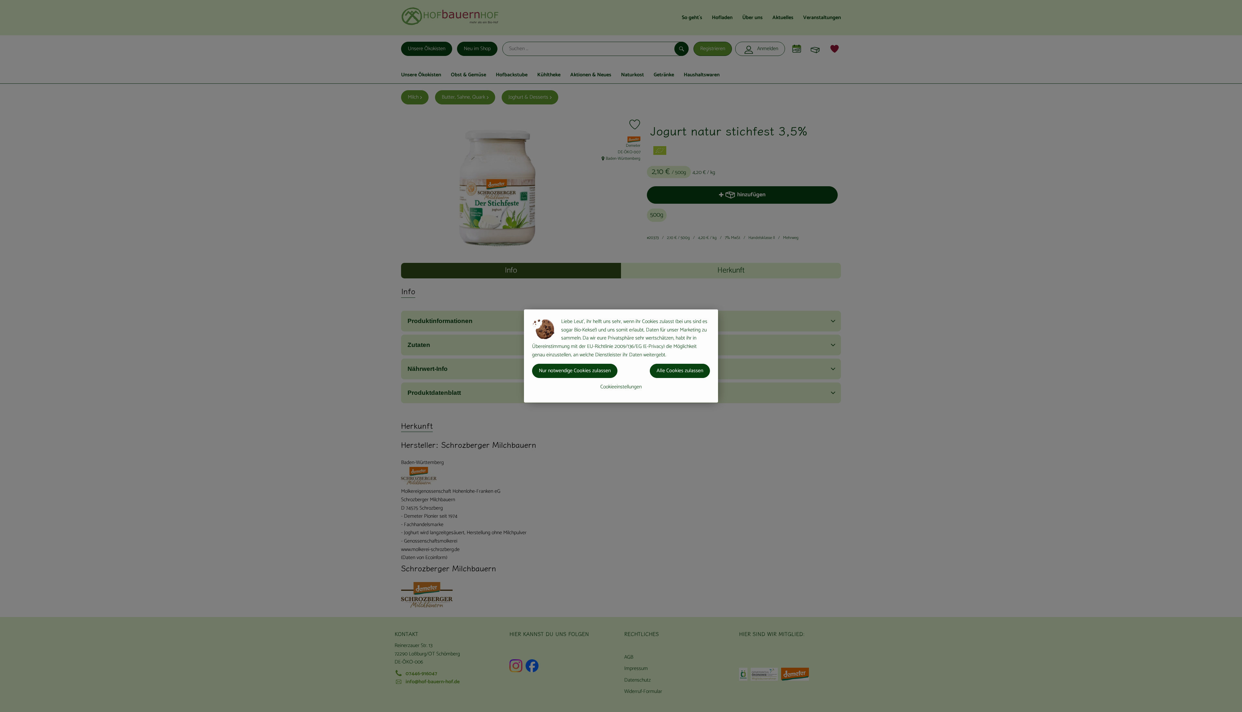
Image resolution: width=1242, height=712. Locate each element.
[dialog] (621, 356)
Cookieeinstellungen (621, 387)
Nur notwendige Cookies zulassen (575, 370)
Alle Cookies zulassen (680, 370)
